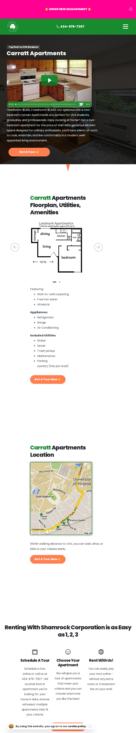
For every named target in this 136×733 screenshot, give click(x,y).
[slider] (45, 104)
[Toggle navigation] (125, 27)
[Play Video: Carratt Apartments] (49, 80)
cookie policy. (77, 726)
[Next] (98, 247)
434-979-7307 (72, 26)
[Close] (131, 9)
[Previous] (15, 247)
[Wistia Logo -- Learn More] (81, 104)
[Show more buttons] (88, 104)
